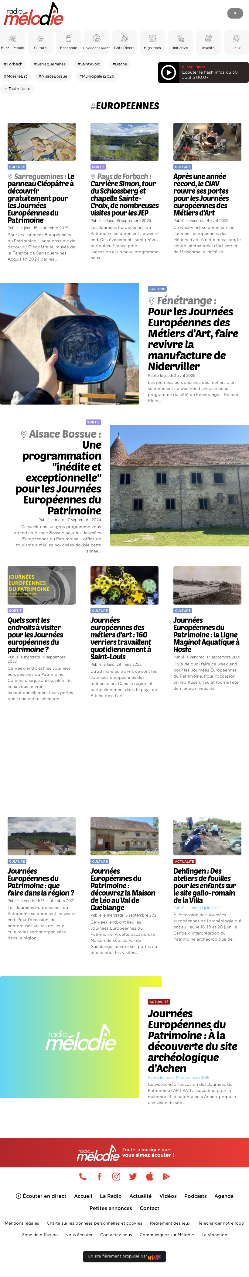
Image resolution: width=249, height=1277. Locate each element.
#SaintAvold (89, 64)
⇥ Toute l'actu (17, 89)
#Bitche (119, 64)
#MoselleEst (15, 77)
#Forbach (13, 64)
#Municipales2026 (96, 77)
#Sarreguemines (50, 64)
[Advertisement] (124, 759)
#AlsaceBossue (53, 77)
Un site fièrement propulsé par (118, 1256)
